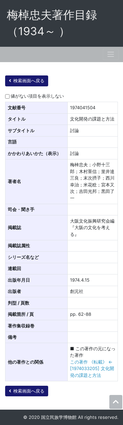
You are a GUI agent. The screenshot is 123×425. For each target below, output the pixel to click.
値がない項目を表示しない (37, 96)
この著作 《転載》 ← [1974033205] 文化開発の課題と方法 (92, 368)
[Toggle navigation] (111, 54)
